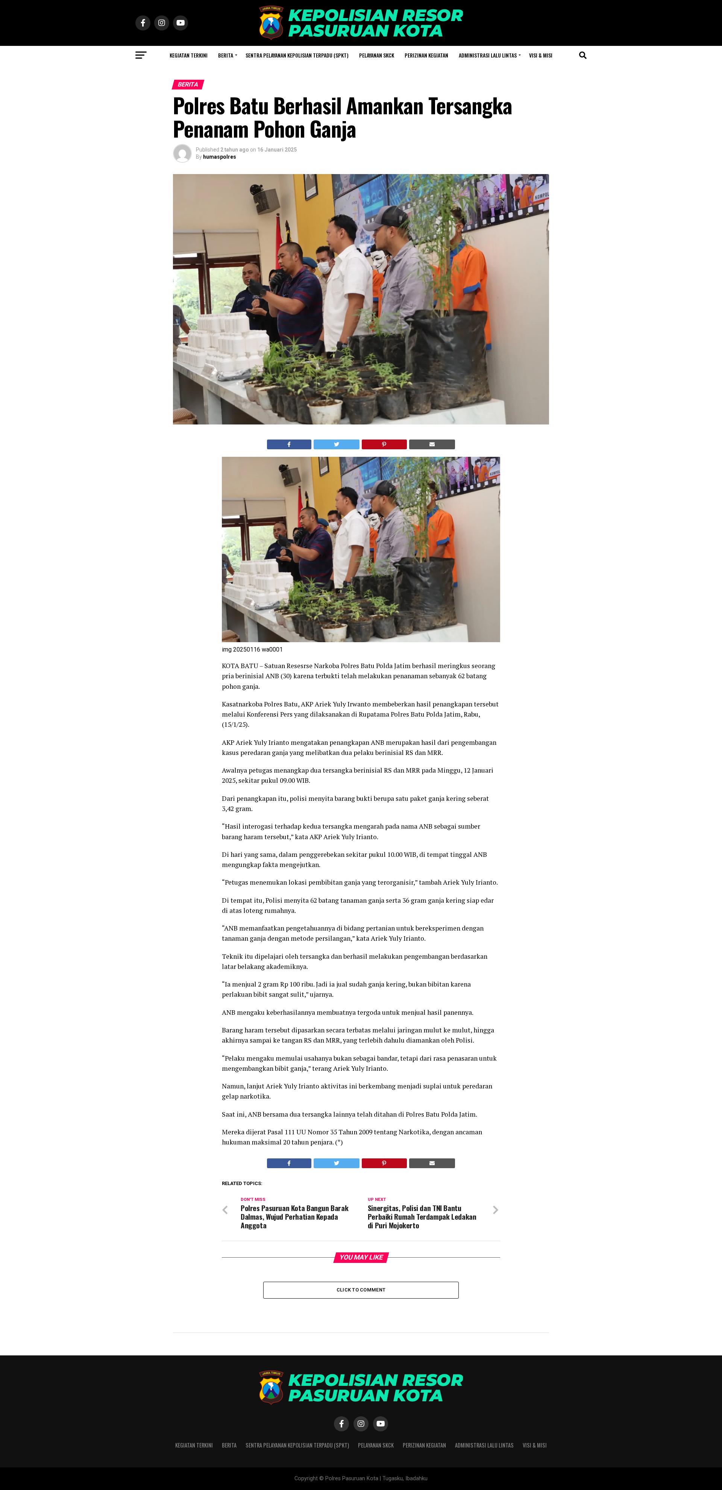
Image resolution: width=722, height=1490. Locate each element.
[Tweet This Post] (337, 444)
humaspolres (219, 157)
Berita (225, 55)
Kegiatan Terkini (189, 55)
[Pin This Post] (384, 444)
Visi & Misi (540, 55)
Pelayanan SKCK (376, 55)
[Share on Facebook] (289, 444)
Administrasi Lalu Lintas (488, 55)
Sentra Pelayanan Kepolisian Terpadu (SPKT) (297, 55)
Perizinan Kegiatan (426, 55)
